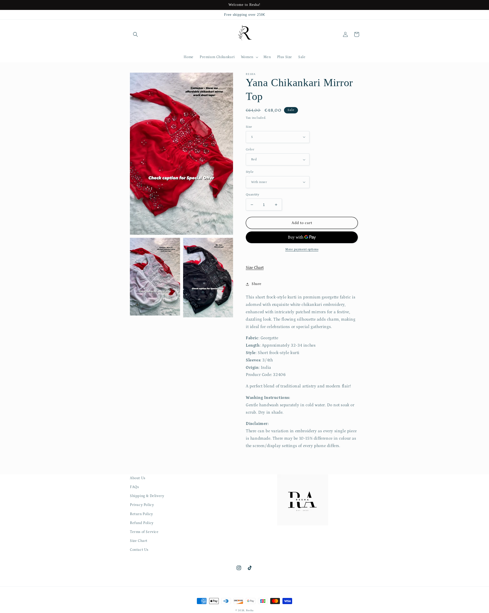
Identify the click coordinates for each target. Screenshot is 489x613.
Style (249, 172)
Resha (250, 610)
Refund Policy (142, 523)
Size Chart (255, 267)
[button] (135, 34)
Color (250, 149)
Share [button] (257, 284)
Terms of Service (144, 532)
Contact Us (139, 550)
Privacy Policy (142, 505)
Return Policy (141, 514)
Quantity (252, 195)
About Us (137, 478)
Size (249, 127)
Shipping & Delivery (147, 496)
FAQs (134, 487)
